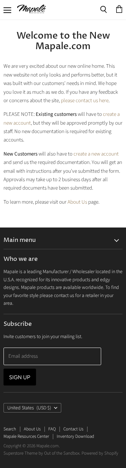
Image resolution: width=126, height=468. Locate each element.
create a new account (96, 154)
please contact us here (84, 100)
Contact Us (73, 429)
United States (29, 407)
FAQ (52, 429)
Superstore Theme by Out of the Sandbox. (42, 453)
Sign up (19, 377)
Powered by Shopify (100, 453)
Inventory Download (75, 436)
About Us (77, 202)
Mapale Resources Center (26, 436)
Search (10, 429)
